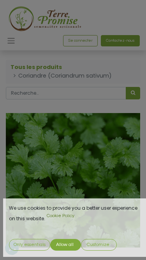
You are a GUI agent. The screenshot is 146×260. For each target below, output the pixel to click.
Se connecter (80, 40)
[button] (29, 245)
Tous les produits (36, 67)
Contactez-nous (120, 40)
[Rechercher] (133, 93)
